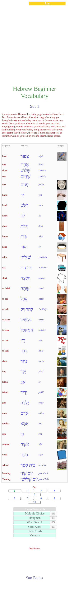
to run (5, 340)
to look (5, 330)
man (4, 413)
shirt (4, 278)
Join (47, 3)
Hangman (35, 517)
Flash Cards (35, 531)
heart (4, 215)
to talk (5, 350)
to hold (5, 309)
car (3, 267)
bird (4, 156)
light (4, 247)
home (5, 236)
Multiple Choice (34, 513)
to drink (6, 288)
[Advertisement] (34, 43)
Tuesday (6, 479)
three (4, 170)
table (4, 257)
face (4, 184)
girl (4, 402)
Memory (35, 535)
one (4, 164)
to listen (6, 319)
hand (4, 195)
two (4, 176)
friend (5, 392)
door (4, 226)
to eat (5, 298)
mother (5, 423)
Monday (6, 473)
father (5, 382)
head (4, 205)
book (4, 454)
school (5, 465)
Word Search (35, 522)
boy (4, 371)
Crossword (34, 526)
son (4, 434)
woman (6, 444)
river (4, 361)
